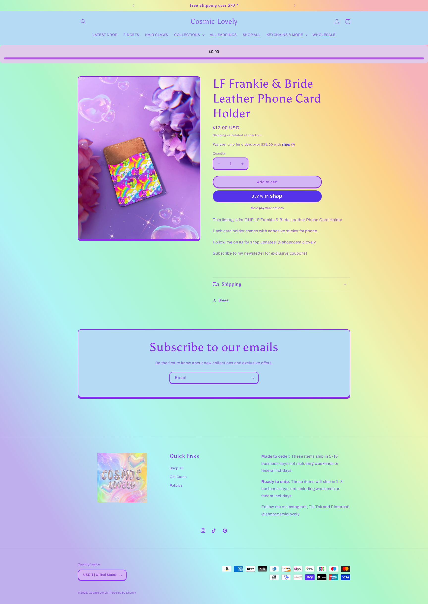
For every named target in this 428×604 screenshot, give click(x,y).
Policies (176, 485)
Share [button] (223, 300)
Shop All (177, 468)
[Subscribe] (252, 378)
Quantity (219, 153)
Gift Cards (178, 477)
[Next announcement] (294, 5)
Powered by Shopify (122, 592)
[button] (83, 21)
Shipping (219, 135)
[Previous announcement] (133, 5)
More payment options (267, 208)
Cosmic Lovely (99, 592)
